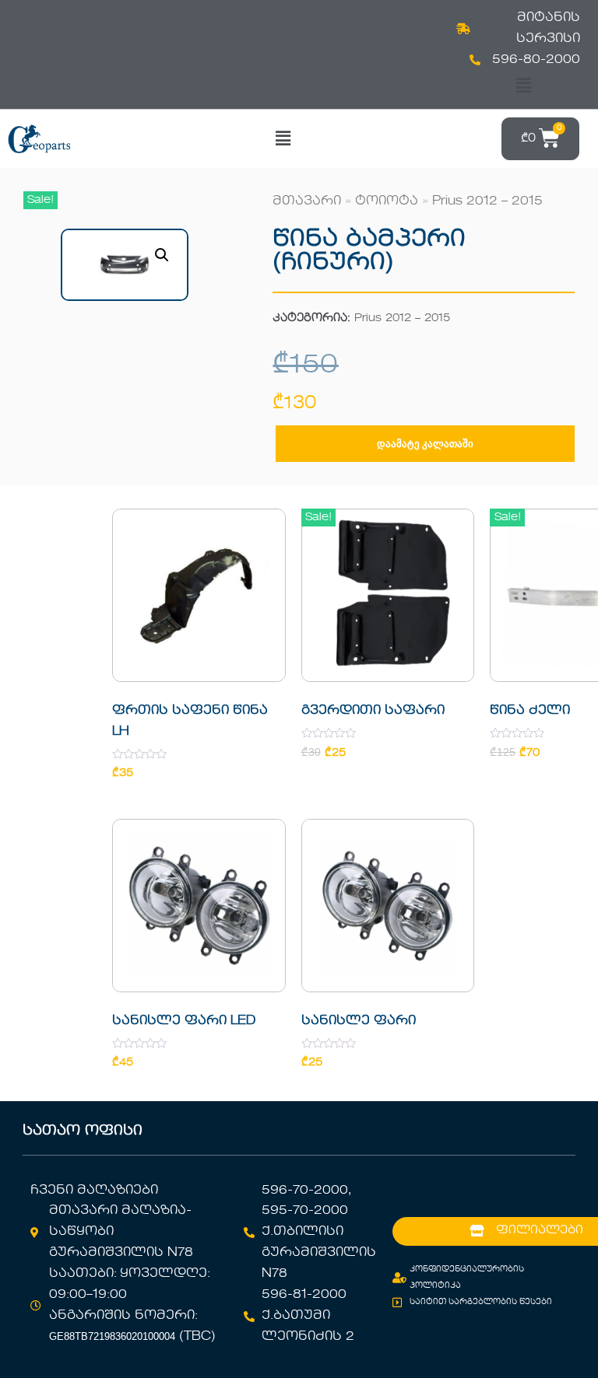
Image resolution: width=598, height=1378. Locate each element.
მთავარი (307, 201)
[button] (523, 86)
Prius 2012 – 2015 (487, 201)
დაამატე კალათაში (425, 443)
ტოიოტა (386, 201)
